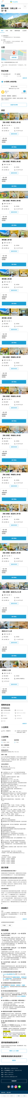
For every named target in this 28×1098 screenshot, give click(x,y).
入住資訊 (24, 30)
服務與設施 (17, 30)
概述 (2, 30)
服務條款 (3, 1092)
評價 (7, 30)
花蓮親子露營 (8, 978)
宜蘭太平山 (6, 986)
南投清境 (13, 985)
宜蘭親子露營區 (16, 977)
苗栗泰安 (18, 985)
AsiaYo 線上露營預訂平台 (9, 974)
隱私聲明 (9, 1092)
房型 (11, 30)
